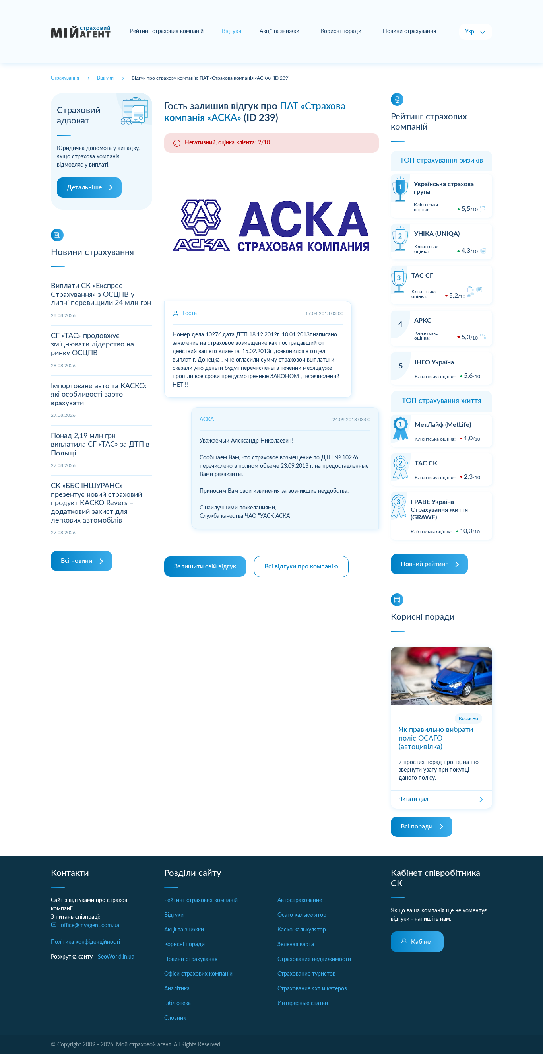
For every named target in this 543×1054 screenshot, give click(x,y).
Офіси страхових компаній (198, 974)
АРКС (422, 320)
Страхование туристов (306, 974)
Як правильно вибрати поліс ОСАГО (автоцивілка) (436, 738)
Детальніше (84, 187)
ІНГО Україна (434, 362)
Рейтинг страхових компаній (167, 31)
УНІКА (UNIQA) (437, 234)
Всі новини (76, 561)
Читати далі (414, 799)
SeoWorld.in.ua (116, 957)
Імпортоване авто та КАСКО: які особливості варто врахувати (99, 395)
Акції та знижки (279, 31)
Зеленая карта (295, 944)
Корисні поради (341, 31)
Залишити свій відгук (205, 566)
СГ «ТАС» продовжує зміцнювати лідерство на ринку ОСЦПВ (92, 345)
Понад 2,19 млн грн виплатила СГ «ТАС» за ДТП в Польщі (100, 444)
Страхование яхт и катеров (312, 989)
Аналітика (177, 989)
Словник (175, 1018)
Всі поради (416, 826)
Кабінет (422, 942)
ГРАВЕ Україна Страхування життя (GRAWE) (439, 509)
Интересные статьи (302, 1003)
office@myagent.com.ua (90, 925)
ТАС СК (426, 463)
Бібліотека (177, 1003)
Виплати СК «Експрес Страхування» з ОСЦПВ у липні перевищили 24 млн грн (101, 294)
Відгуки (174, 915)
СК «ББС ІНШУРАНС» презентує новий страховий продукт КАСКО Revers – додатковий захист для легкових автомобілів (96, 503)
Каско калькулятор (301, 930)
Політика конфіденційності (85, 942)
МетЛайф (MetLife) (443, 425)
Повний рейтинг (424, 564)
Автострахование (299, 900)
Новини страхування (409, 31)
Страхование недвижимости (314, 959)
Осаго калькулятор (301, 915)
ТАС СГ (422, 275)
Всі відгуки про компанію (301, 566)
